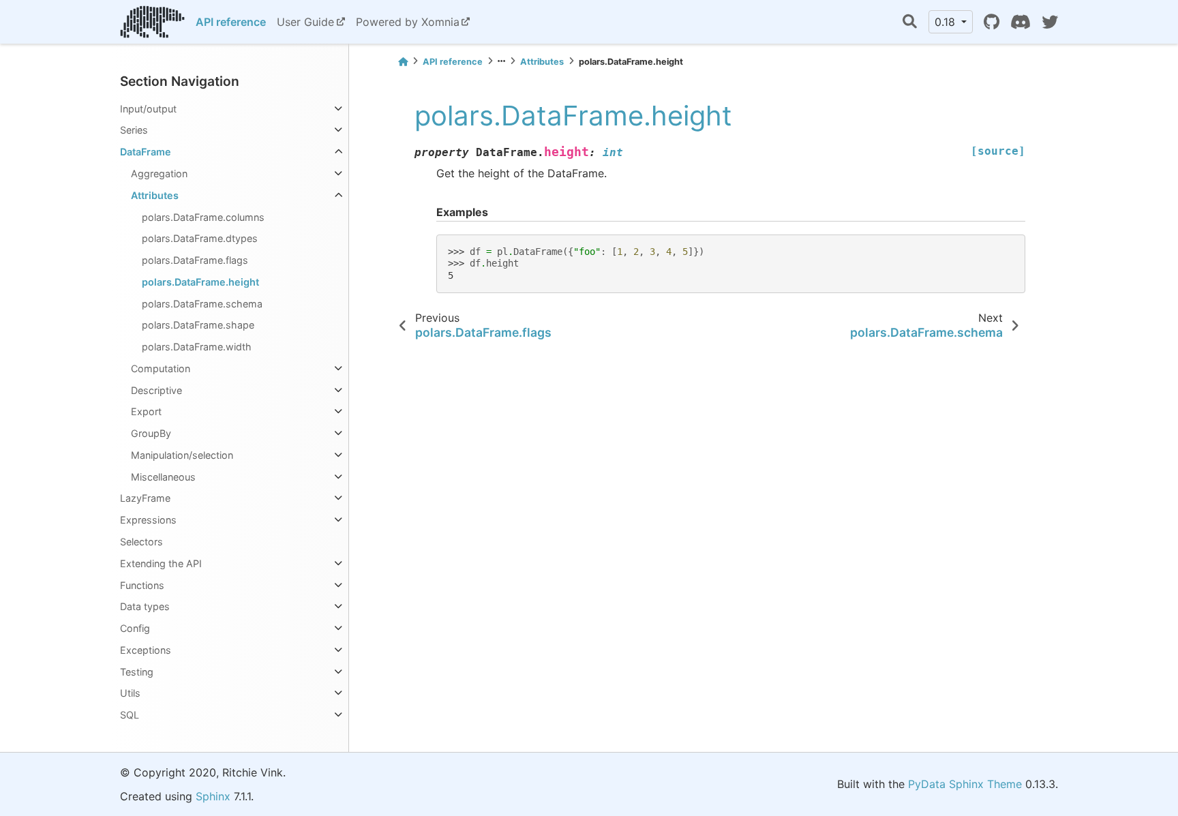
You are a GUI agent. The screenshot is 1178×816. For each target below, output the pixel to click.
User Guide (305, 22)
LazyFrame (145, 498)
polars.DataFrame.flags (195, 260)
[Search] (910, 22)
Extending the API (161, 563)
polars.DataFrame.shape (198, 325)
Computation (160, 368)
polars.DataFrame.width (197, 346)
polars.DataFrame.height (200, 282)
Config (135, 628)
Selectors (141, 541)
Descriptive (156, 390)
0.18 (946, 22)
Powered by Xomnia (407, 22)
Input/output (148, 109)
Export (146, 411)
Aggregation (159, 173)
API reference (231, 22)
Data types (145, 606)
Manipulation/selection (182, 455)
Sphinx (213, 796)
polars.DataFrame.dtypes (200, 238)
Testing (136, 672)
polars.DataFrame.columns (203, 217)
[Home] (403, 62)
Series (134, 130)
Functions (142, 585)
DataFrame (145, 151)
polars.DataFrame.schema (202, 303)
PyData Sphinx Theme (965, 784)
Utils (130, 693)
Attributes (155, 195)
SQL (129, 715)
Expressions (148, 520)
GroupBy (151, 433)
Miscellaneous (163, 477)
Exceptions (145, 650)
